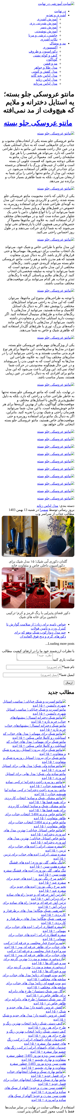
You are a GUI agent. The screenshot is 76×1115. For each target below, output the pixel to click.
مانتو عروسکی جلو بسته (38, 123)
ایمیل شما (66, 675)
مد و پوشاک (58, 43)
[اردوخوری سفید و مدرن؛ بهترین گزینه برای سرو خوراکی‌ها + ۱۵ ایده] (34, 963)
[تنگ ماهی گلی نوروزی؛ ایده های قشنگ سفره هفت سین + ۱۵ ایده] (34, 866)
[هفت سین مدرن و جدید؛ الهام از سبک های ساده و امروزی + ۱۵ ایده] (34, 1092)
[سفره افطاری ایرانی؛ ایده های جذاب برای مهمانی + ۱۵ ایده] (34, 931)
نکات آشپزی (48, 39)
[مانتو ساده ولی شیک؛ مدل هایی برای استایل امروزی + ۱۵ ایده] (34, 770)
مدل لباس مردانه (45, 83)
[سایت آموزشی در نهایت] (56, 4)
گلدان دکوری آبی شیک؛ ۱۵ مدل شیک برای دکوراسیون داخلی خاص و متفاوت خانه (38, 563)
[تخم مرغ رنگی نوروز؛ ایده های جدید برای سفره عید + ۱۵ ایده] (34, 882)
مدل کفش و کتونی (44, 71)
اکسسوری (50, 47)
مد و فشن (50, 63)
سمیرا (44, 510)
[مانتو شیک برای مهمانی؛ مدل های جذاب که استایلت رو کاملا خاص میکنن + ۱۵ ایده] (34, 737)
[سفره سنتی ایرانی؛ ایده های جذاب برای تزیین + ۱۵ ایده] (34, 850)
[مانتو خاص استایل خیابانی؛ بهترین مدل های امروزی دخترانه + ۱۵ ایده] (34, 834)
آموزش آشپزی (47, 19)
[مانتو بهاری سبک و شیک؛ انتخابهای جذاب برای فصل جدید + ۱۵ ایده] (34, 1076)
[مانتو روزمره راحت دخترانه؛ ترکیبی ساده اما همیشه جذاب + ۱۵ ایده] (34, 786)
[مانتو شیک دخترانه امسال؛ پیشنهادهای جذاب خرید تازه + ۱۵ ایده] (34, 721)
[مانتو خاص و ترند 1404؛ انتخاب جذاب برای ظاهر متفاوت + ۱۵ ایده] (34, 818)
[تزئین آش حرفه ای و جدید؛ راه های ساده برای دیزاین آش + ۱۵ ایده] (34, 898)
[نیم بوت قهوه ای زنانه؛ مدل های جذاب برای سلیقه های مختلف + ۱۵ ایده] (34, 979)
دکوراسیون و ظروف (43, 51)
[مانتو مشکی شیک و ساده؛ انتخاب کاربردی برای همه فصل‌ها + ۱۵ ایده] (34, 802)
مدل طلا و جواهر (45, 67)
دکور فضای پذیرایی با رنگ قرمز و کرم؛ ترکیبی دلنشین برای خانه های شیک (38, 615)
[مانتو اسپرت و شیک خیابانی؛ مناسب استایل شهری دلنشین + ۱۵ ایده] (34, 705)
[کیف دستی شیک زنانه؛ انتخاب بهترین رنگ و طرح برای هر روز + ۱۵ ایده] (34, 1027)
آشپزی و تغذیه (56, 15)
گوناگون (51, 59)
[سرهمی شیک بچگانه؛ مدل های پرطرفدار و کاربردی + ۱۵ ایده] (34, 915)
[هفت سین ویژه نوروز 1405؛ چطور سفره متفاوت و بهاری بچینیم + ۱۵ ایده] (34, 1059)
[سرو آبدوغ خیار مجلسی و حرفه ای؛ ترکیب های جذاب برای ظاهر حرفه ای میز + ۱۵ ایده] (34, 947)
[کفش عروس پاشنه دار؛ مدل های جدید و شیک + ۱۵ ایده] (34, 1011)
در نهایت (60, 11)
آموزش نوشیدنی (46, 31)
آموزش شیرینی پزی (43, 23)
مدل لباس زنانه (46, 79)
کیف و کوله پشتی (45, 55)
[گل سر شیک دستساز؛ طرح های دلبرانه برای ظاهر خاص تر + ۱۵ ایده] (34, 995)
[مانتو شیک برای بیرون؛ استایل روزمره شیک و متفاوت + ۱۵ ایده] (34, 754)
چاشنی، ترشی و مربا (42, 35)
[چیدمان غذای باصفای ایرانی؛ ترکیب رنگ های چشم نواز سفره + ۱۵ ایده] (34, 1043)
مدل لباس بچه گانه (44, 75)
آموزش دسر (48, 27)
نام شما (68, 667)
